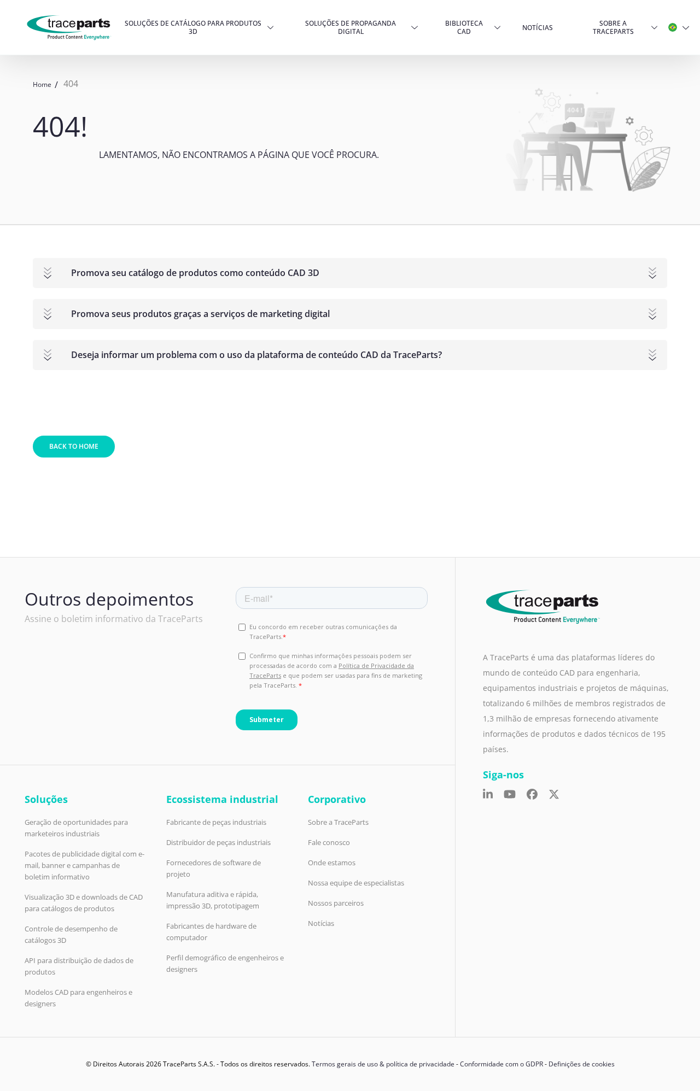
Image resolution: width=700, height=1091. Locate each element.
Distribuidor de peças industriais (218, 842)
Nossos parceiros (336, 903)
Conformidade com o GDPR (501, 1064)
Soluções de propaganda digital (350, 27)
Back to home (73, 446)
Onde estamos (331, 862)
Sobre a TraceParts (613, 27)
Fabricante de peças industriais (216, 822)
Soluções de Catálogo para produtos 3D (193, 27)
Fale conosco (329, 842)
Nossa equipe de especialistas (356, 883)
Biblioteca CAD (464, 27)
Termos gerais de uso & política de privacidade (383, 1064)
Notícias (537, 28)
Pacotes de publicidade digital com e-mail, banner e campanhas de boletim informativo (84, 865)
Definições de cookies (582, 1064)
